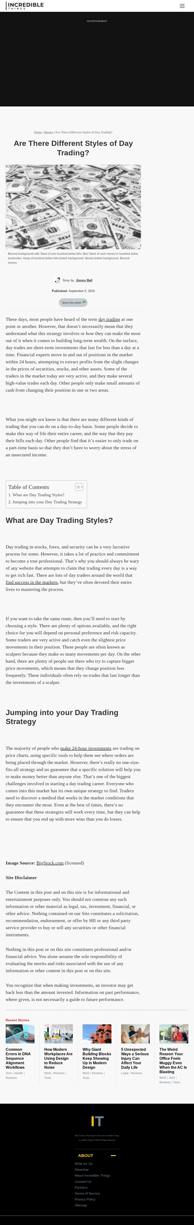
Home (38, 132)
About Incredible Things (92, 1175)
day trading (109, 319)
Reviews (11, 1078)
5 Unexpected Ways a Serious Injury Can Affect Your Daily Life (135, 1058)
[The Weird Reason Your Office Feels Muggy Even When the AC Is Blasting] (173, 1033)
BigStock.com (50, 862)
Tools (47, 1078)
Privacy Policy (85, 1199)
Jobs (172, 1077)
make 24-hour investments (85, 748)
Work (47, 1073)
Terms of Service (87, 1193)
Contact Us (83, 1181)
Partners (81, 1187)
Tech (9, 1073)
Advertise (82, 1169)
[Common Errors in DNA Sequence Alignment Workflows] (20, 1033)
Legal (124, 1073)
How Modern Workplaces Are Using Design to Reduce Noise (58, 1058)
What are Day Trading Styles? (38, 494)
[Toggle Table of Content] (76, 487)
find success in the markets (32, 582)
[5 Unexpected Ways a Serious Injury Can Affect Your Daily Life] (135, 1033)
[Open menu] (183, 6)
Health (18, 1073)
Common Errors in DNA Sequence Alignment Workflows (18, 1058)
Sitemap (81, 1205)
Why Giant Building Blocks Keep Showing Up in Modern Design (97, 1058)
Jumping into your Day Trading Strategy (47, 502)
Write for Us (84, 1164)
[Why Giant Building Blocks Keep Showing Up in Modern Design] (97, 1033)
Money (48, 132)
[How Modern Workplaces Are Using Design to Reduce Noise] (58, 1033)
